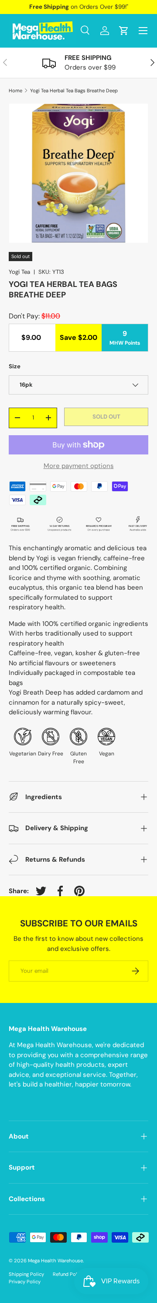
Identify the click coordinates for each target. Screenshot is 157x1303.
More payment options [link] (79, 465)
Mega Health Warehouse (55, 1261)
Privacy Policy (25, 1282)
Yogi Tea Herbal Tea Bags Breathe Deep (74, 90)
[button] (123, 30)
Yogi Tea (19, 272)
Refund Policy (68, 1274)
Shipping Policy (26, 1274)
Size (14, 366)
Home (15, 90)
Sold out (106, 416)
